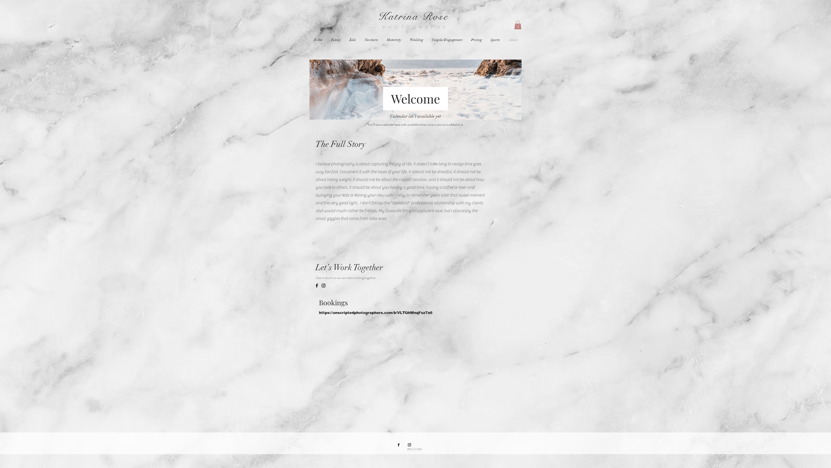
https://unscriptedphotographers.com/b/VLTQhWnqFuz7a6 (375, 313)
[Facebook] (316, 285)
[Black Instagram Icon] (409, 445)
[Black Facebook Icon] (398, 445)
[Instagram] (323, 285)
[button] (518, 25)
